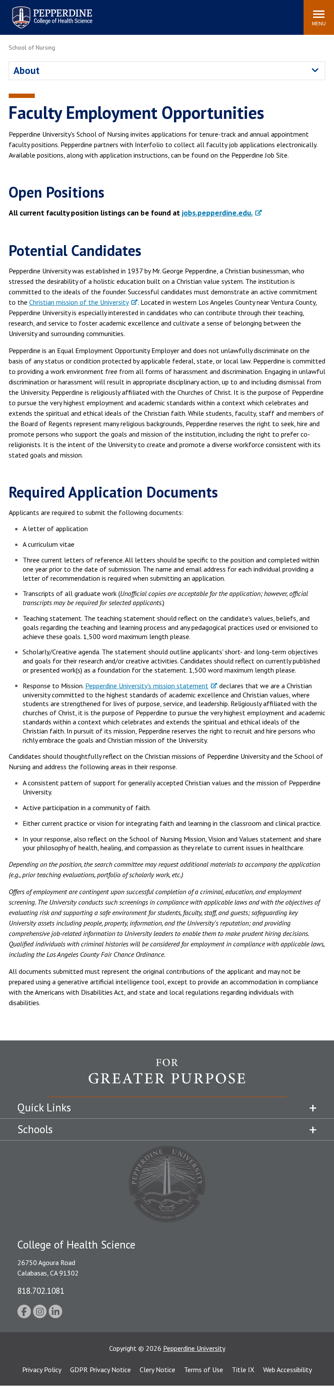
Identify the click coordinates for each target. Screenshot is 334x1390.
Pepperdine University (42, 8)
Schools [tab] (35, 1129)
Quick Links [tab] (44, 1107)
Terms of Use (203, 1369)
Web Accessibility (287, 1369)
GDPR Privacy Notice (100, 1369)
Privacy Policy (41, 1369)
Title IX (243, 1369)
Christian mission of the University (79, 302)
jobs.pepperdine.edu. (217, 213)
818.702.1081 (40, 1290)
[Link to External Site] (167, 1077)
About (26, 70)
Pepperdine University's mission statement (146, 685)
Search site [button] (178, 13)
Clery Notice (157, 1369)
